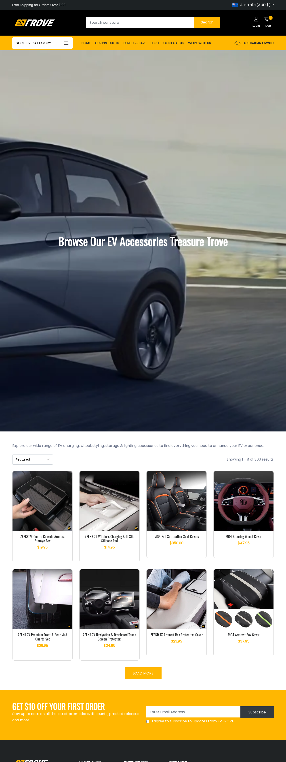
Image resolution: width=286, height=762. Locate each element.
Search (207, 22)
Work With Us (199, 43)
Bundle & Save (135, 43)
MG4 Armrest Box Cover (243, 634)
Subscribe (257, 712)
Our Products (107, 43)
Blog (155, 43)
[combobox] (153, 22)
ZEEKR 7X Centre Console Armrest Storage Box (42, 538)
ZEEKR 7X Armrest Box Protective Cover (177, 634)
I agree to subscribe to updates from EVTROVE (193, 721)
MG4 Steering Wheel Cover (243, 536)
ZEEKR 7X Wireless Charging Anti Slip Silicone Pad (109, 538)
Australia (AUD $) (255, 4)
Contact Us (173, 43)
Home (86, 43)
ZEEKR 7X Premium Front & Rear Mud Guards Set (42, 637)
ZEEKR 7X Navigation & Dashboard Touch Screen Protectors (109, 637)
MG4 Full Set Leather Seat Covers (176, 536)
